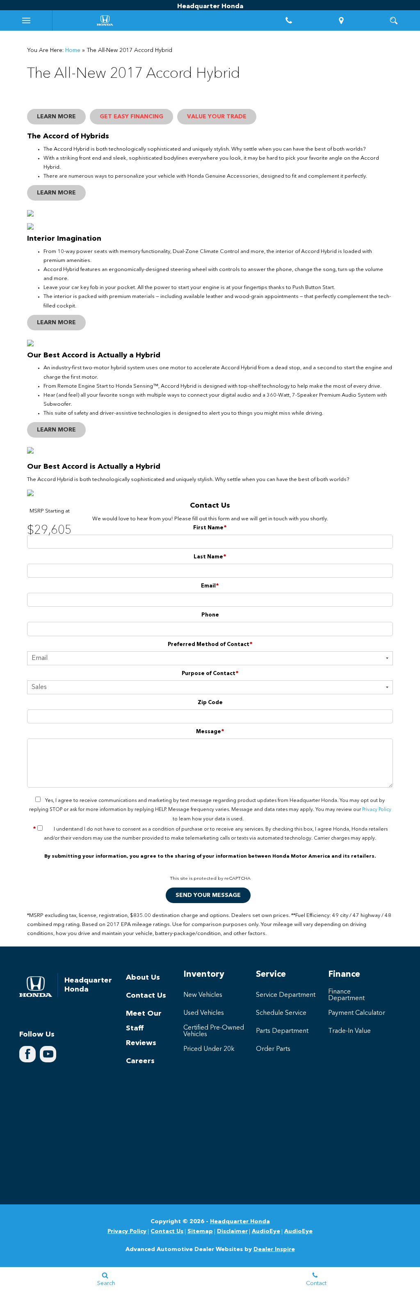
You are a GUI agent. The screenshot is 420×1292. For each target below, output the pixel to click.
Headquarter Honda (240, 1221)
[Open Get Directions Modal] (341, 20)
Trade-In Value (349, 1031)
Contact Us (146, 995)
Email (210, 586)
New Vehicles (202, 995)
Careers (140, 1061)
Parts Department (282, 1031)
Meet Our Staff (144, 1021)
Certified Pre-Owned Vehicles (213, 1031)
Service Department (285, 995)
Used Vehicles (203, 1013)
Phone (210, 615)
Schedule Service (281, 1013)
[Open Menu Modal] (26, 20)
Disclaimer (232, 1231)
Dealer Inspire (274, 1249)
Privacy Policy (376, 809)
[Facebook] (27, 1054)
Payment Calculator (356, 1013)
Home (72, 50)
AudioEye (266, 1231)
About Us (143, 977)
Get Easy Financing (131, 117)
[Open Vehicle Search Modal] (394, 20)
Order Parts (273, 1049)
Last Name (210, 557)
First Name (210, 528)
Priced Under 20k (209, 1049)
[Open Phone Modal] (288, 20)
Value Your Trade (217, 117)
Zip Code (210, 702)
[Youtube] (48, 1054)
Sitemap (200, 1231)
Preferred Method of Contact (210, 644)
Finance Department (346, 995)
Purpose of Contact (210, 673)
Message (210, 731)
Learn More (56, 117)
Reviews (141, 1043)
